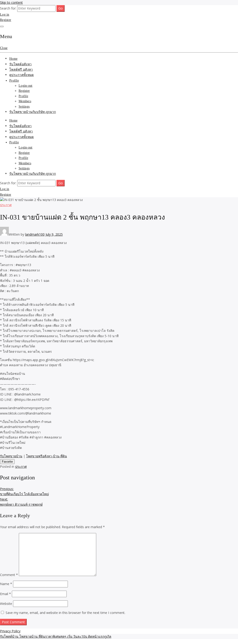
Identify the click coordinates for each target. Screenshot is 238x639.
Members (25, 101)
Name (6, 584)
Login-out (26, 85)
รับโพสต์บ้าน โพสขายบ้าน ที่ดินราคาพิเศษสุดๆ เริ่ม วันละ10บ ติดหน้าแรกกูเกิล (55, 636)
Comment (9, 575)
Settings (24, 106)
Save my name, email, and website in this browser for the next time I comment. (65, 612)
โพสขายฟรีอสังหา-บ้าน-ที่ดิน (46, 456)
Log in (4, 14)
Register (5, 20)
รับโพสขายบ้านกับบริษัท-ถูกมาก (32, 112)
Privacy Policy (10, 631)
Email (5, 594)
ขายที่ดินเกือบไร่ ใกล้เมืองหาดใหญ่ (24, 491)
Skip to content (11, 2)
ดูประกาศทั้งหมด (21, 75)
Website (6, 603)
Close (3, 48)
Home (13, 58)
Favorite (7, 461)
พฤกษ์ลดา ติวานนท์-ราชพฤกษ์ (21, 502)
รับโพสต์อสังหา (20, 64)
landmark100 (35, 234)
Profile (14, 80)
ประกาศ (6, 205)
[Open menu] (2, 26)
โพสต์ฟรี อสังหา (21, 69)
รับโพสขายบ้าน (11, 456)
